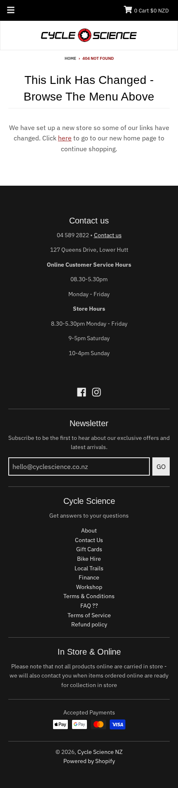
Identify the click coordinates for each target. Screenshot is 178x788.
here (65, 138)
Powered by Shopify (89, 761)
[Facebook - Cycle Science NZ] (82, 392)
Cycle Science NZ (100, 752)
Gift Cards (89, 549)
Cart (151, 10)
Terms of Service (89, 615)
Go (161, 466)
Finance (89, 577)
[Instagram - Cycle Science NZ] (96, 392)
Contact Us (89, 540)
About (89, 530)
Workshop (89, 587)
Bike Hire (89, 558)
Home (70, 58)
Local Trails (89, 568)
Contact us (108, 235)
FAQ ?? (89, 605)
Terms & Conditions (89, 596)
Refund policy (89, 624)
